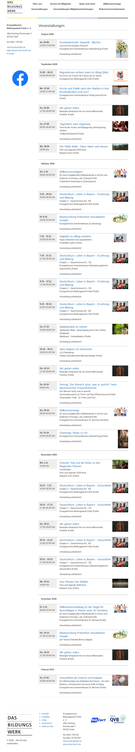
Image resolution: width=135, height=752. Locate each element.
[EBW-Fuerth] (14, 6)
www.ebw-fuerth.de (72, 744)
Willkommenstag (69, 410)
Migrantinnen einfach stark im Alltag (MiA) (84, 72)
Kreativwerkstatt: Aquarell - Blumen (80, 42)
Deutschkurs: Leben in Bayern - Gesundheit (85, 485)
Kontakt (10, 53)
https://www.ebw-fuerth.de (19, 50)
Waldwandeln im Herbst (73, 326)
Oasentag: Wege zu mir (74, 432)
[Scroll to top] (129, 746)
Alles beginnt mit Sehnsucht (76, 349)
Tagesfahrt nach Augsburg (75, 124)
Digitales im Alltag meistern (75, 236)
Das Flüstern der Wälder (74, 581)
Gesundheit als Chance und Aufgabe (81, 677)
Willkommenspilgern (71, 171)
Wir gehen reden (69, 108)
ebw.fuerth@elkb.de (16, 47)
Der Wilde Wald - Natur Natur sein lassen (84, 146)
